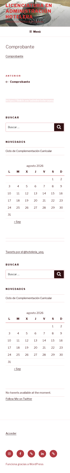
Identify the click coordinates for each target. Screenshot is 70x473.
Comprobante (14, 56)
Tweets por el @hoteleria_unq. (25, 252)
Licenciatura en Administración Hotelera (29, 11)
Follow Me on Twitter (19, 399)
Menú (37, 31)
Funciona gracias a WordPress (24, 464)
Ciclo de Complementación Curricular (29, 151)
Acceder (11, 433)
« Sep (17, 221)
